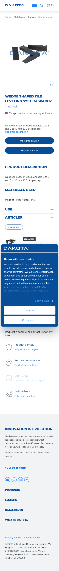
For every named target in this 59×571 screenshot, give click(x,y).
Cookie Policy (32, 537)
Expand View (14, 227)
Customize (27, 320)
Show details (42, 300)
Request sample (29, 150)
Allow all (29, 310)
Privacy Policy (13, 537)
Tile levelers (44, 17)
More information (29, 140)
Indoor (31, 17)
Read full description (16, 131)
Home (8, 17)
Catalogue (19, 17)
